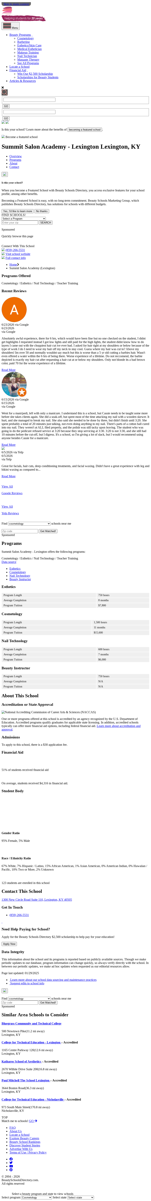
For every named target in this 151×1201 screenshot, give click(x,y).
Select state (59, 1197)
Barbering (23, 42)
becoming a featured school (84, 129)
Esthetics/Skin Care (29, 45)
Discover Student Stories (24, 1145)
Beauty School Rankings (24, 1142)
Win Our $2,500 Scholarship (35, 73)
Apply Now (9, 943)
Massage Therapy (28, 59)
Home (13, 264)
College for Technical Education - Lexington (31, 1042)
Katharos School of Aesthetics (22, 1061)
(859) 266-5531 (15, 250)
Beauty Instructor (20, 579)
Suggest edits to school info (26, 983)
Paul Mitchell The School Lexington (26, 1080)
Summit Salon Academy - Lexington (51, 146)
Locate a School (19, 66)
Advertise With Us (20, 1149)
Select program (11, 1197)
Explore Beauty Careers (24, 1138)
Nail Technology (19, 575)
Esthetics (14, 568)
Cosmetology (25, 38)
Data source (9, 562)
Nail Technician (27, 56)
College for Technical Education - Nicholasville (33, 1099)
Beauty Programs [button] (20, 34)
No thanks (42, 211)
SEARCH (45, 222)
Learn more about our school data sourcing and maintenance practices (53, 979)
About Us (15, 1131)
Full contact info (16, 258)
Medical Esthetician (29, 49)
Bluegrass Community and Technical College (31, 1023)
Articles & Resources (22, 81)
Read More (9, 370)
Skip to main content (16, 4)
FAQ (12, 1127)
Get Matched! (48, 531)
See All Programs (28, 63)
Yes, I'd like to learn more (17, 211)
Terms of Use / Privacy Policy (28, 1152)
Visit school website (18, 254)
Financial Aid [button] (17, 70)
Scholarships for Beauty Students (37, 77)
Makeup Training (28, 52)
